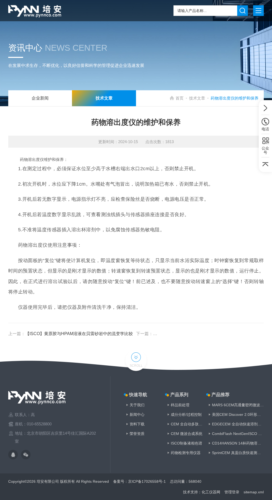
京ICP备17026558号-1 (147, 481)
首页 (180, 98)
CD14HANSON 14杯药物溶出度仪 (238, 443)
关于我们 (137, 405)
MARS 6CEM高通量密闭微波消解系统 (238, 405)
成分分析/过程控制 (186, 414)
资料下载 (137, 424)
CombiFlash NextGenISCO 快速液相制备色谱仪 (238, 433)
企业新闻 (40, 98)
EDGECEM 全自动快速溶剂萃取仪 (238, 424)
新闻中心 (137, 414)
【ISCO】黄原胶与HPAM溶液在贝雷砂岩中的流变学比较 (79, 333)
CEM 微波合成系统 (186, 433)
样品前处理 (180, 405)
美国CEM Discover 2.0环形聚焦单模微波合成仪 (238, 414)
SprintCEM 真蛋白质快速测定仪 (238, 453)
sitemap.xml (254, 492)
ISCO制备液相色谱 (186, 443)
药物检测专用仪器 (186, 453)
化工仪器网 (211, 492)
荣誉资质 (137, 433)
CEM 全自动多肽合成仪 (187, 424)
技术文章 (197, 98)
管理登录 (231, 492)
